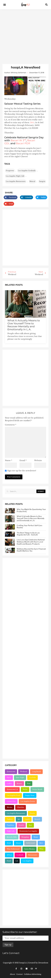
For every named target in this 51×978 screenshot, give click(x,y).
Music (36, 837)
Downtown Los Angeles (28, 831)
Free (28, 783)
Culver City (11, 801)
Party (9, 777)
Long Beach (36, 772)
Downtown (11, 772)
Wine (41, 849)
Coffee (9, 783)
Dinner (18, 843)
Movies (9, 807)
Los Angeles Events (28, 801)
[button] (4, 5)
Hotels (32, 813)
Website (38, 460)
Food (9, 861)
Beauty (19, 783)
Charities (20, 807)
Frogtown (10, 171)
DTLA (9, 855)
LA (17, 861)
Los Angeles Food (13, 795)
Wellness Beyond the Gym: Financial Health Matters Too (31, 550)
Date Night (20, 777)
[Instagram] (21, 968)
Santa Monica (29, 849)
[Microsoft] (26, 968)
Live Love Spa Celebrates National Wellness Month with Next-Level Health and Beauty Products (31, 542)
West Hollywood (13, 849)
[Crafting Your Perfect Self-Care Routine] (10, 527)
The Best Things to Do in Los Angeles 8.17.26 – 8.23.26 (28, 534)
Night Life (11, 831)
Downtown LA (12, 789)
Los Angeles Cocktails (27, 171)
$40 (32, 122)
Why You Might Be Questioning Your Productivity (31, 510)
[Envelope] (31, 968)
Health (21, 825)
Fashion (10, 819)
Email (23, 460)
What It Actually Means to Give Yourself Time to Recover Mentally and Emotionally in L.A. (23, 325)
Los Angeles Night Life (15, 176)
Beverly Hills (12, 837)
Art (19, 819)
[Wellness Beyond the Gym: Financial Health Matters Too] (10, 550)
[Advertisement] (25, 36)
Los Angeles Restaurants (16, 181)
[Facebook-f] (16, 968)
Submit (41, 491)
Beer (41, 843)
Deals (9, 843)
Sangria (42, 181)
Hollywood (30, 843)
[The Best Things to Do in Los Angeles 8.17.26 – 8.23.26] (10, 534)
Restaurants (32, 855)
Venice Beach (37, 789)
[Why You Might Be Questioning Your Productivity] (10, 510)
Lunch (27, 819)
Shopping (25, 837)
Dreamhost (43, 963)
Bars (30, 825)
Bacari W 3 (18, 140)
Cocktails (19, 855)
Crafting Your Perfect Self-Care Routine (29, 526)
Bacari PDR (23, 143)
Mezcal (32, 181)
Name (8, 460)
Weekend (23, 772)
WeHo (25, 789)
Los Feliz (32, 777)
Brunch (37, 819)
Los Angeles (27, 861)
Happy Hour (30, 795)
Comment (10, 425)
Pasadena (10, 825)
